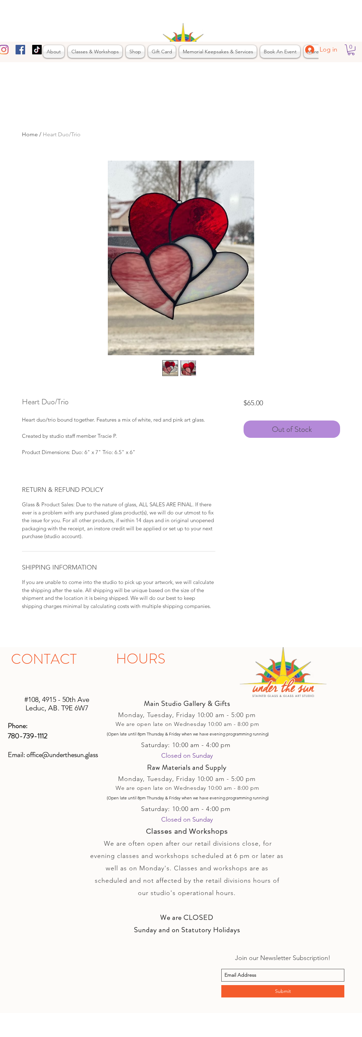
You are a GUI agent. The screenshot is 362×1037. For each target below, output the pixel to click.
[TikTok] (37, 49)
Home (30, 134)
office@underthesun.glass (62, 755)
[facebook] (20, 49)
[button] (351, 49)
